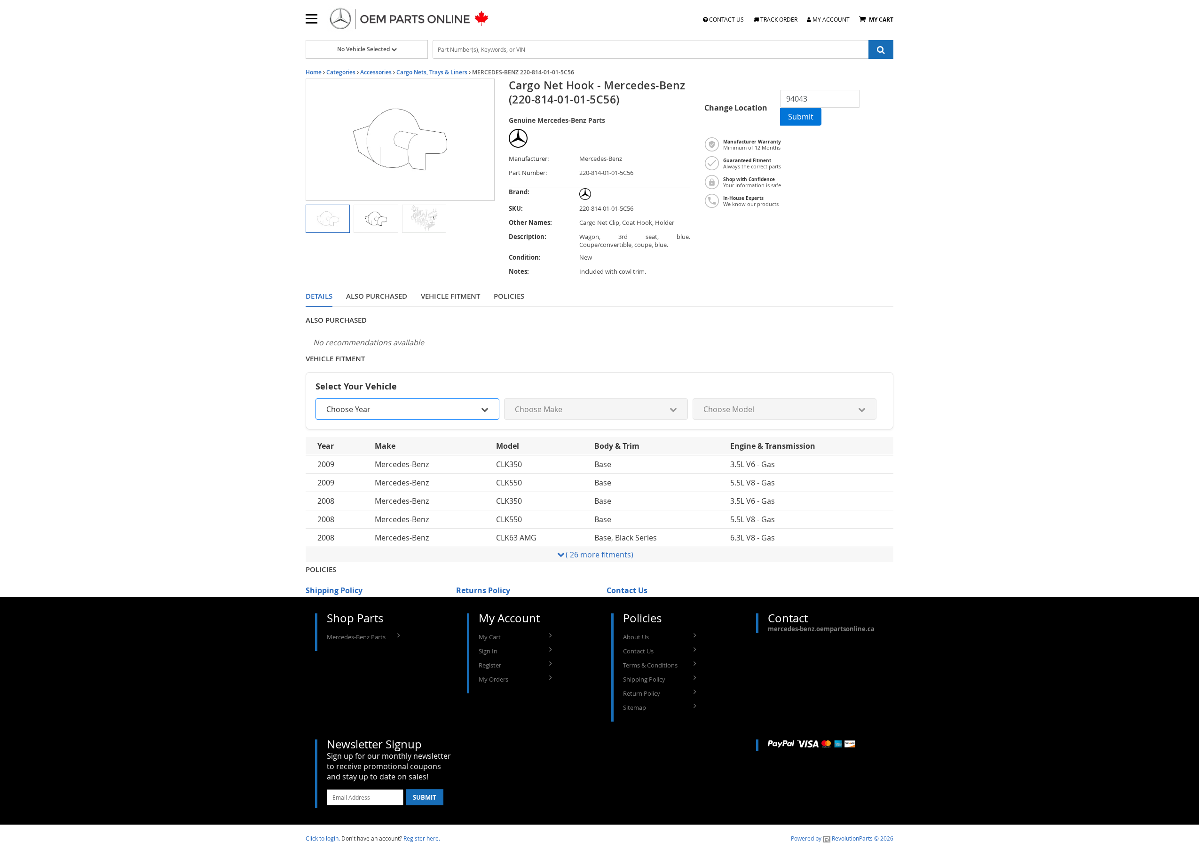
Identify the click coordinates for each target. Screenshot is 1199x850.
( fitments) (599, 554)
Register (490, 665)
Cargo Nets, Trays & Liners (431, 72)
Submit (800, 116)
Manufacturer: (529, 159)
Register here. (421, 838)
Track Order (778, 19)
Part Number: (528, 173)
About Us (636, 637)
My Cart (490, 637)
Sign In (488, 651)
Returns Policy (483, 590)
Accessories (376, 72)
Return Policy (641, 693)
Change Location (735, 108)
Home (314, 72)
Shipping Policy (334, 590)
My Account (830, 19)
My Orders (493, 679)
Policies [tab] (509, 296)
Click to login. (323, 838)
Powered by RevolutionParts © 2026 (842, 838)
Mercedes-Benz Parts (356, 637)
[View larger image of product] (328, 219)
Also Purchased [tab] (376, 296)
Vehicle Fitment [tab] (450, 296)
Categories (340, 72)
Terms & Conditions (650, 665)
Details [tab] (319, 296)
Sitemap (634, 707)
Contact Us (726, 19)
